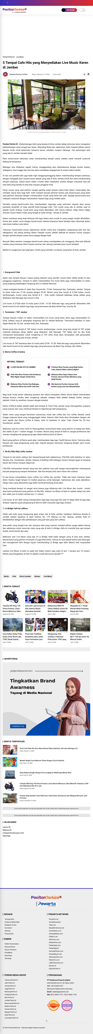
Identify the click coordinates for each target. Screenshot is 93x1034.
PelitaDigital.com (55, 945)
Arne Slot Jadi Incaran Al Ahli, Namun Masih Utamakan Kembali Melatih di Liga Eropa (35, 609)
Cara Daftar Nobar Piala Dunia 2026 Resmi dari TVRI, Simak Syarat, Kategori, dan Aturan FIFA (12, 637)
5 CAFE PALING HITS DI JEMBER (23, 367)
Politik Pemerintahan (12, 944)
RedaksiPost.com (55, 942)
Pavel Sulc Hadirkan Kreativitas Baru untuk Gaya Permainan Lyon (34, 636)
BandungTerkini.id (11, 992)
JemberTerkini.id (10, 1000)
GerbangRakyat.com (56, 934)
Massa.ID (7, 830)
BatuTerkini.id (9, 997)
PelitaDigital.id (54, 948)
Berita (6, 576)
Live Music (20, 57)
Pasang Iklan (9, 934)
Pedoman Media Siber (12, 922)
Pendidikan (8, 953)
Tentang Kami (9, 919)
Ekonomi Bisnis (10, 947)
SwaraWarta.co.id (55, 931)
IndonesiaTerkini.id (11, 980)
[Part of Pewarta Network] (46, 906)
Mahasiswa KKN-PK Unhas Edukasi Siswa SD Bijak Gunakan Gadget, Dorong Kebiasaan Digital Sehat (58, 609)
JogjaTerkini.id (10, 989)
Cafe (14, 576)
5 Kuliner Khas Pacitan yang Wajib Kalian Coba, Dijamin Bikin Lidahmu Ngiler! (67, 368)
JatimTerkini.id (10, 983)
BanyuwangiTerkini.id (12, 1003)
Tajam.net (52, 925)
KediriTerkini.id (10, 1015)
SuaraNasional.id (55, 922)
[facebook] (4, 2)
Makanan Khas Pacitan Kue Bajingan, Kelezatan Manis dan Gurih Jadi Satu (25, 385)
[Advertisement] (46, 35)
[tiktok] (18, 2)
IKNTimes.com (54, 939)
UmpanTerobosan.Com (13, 833)
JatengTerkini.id (10, 986)
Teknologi (8, 958)
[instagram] (11, 2)
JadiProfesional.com (56, 963)
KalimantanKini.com (56, 957)
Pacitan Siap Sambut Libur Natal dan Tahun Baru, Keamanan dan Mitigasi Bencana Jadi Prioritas (53, 797)
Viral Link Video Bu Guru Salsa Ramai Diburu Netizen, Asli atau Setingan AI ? (49, 748)
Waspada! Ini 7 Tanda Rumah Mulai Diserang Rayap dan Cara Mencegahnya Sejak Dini (80, 609)
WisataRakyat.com (55, 954)
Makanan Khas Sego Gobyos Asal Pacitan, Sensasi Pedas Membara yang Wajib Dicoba (66, 377)
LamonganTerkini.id (11, 1018)
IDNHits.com (53, 936)
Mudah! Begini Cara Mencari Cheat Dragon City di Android (42, 760)
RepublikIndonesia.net (56, 928)
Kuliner (37, 576)
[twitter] (7, 2)
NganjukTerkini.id (10, 1012)
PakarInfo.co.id (54, 960)
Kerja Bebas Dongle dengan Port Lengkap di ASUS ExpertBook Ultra (45, 773)
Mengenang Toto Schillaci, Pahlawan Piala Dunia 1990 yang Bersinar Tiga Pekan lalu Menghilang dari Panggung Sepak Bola (57, 637)
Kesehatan (8, 955)
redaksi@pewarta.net (60, 992)
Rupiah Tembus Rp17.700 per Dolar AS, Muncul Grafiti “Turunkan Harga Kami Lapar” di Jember (79, 637)
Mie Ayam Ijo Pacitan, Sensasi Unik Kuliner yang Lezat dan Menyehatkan (65, 385)
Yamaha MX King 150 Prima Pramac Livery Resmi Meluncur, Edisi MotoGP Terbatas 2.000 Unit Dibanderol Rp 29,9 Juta (12, 609)
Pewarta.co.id (53, 919)
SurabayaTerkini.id (11, 994)
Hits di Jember (25, 576)
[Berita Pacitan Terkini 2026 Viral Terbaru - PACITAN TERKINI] (15, 12)
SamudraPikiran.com (56, 951)
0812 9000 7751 (56, 995)
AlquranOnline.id (54, 969)
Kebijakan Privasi (10, 925)
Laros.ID (6, 827)
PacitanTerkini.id (8, 57)
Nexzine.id (52, 966)
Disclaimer (8, 928)
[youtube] (15, 2)
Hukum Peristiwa (10, 950)
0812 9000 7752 (70, 995)
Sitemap (6, 836)
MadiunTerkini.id (10, 1006)
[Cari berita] (89, 3)
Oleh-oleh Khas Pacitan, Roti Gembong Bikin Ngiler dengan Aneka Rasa (26, 376)
